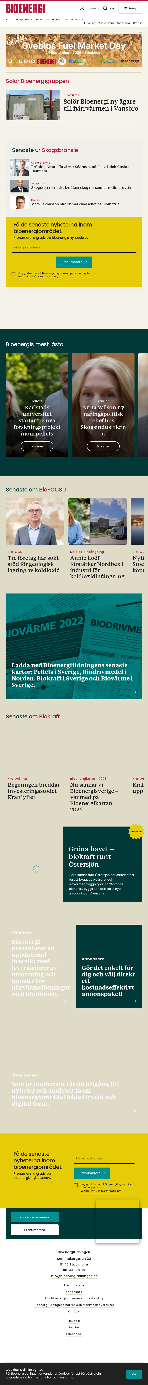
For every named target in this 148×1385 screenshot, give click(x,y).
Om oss (137, 23)
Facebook (74, 1334)
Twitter (74, 1327)
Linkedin (74, 1321)
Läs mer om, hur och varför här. (51, 1378)
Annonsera (123, 23)
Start (9, 19)
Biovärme (42, 19)
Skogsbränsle (24, 19)
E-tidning (90, 23)
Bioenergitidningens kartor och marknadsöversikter (74, 1305)
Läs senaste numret (34, 1217)
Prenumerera (106, 23)
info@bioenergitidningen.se (74, 1276)
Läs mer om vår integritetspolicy (38, 276)
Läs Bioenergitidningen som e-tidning (74, 1298)
